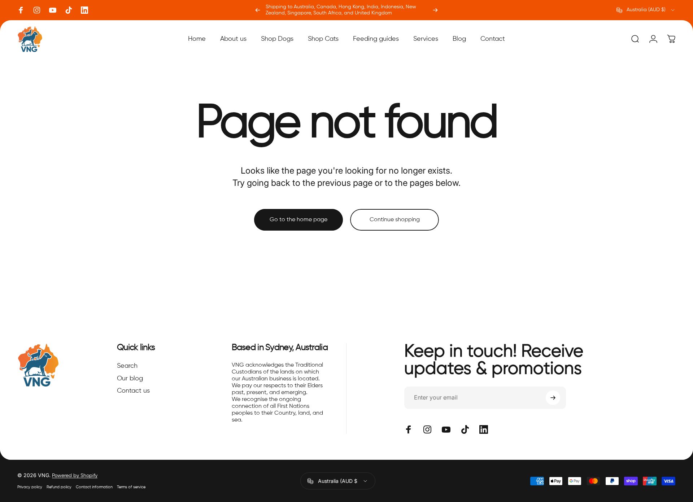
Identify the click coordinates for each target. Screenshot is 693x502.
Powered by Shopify (74, 475)
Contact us (133, 391)
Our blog (130, 378)
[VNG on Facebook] (21, 10)
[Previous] (258, 10)
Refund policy (59, 487)
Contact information (94, 487)
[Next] (435, 10)
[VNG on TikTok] (68, 10)
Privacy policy (29, 487)
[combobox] (646, 10)
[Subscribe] (553, 397)
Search (127, 366)
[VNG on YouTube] (52, 10)
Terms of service (131, 487)
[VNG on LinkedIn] (84, 10)
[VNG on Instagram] (36, 10)
